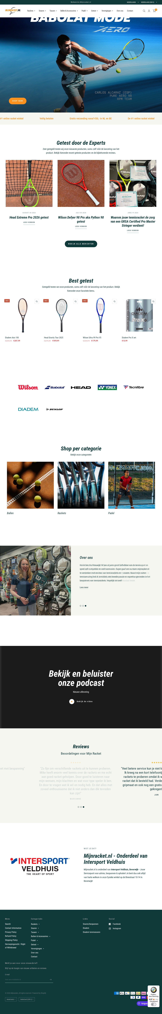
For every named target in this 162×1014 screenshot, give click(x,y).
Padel (84, 11)
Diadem (86, 928)
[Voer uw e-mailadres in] (50, 979)
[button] (17, 101)
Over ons (120, 11)
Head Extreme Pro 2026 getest (29, 217)
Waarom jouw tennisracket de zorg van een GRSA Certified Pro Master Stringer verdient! (133, 221)
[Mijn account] (149, 11)
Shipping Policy (11, 940)
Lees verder (29, 222)
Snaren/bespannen (90, 924)
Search (8, 924)
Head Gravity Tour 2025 (53, 337)
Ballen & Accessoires (68, 11)
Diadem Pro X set (129, 337)
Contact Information (13, 928)
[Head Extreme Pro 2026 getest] (29, 183)
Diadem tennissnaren (91, 932)
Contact (130, 11)
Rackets (30, 11)
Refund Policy (10, 936)
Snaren (41, 11)
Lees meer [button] (84, 587)
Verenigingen (106, 11)
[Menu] (157, 987)
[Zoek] (144, 11)
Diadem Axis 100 (12, 337)
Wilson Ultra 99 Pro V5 (92, 337)
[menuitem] (31, 11)
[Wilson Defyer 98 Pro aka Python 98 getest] (81, 183)
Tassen (52, 11)
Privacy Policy (10, 932)
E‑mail (7, 975)
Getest (93, 11)
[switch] (153, 1004)
